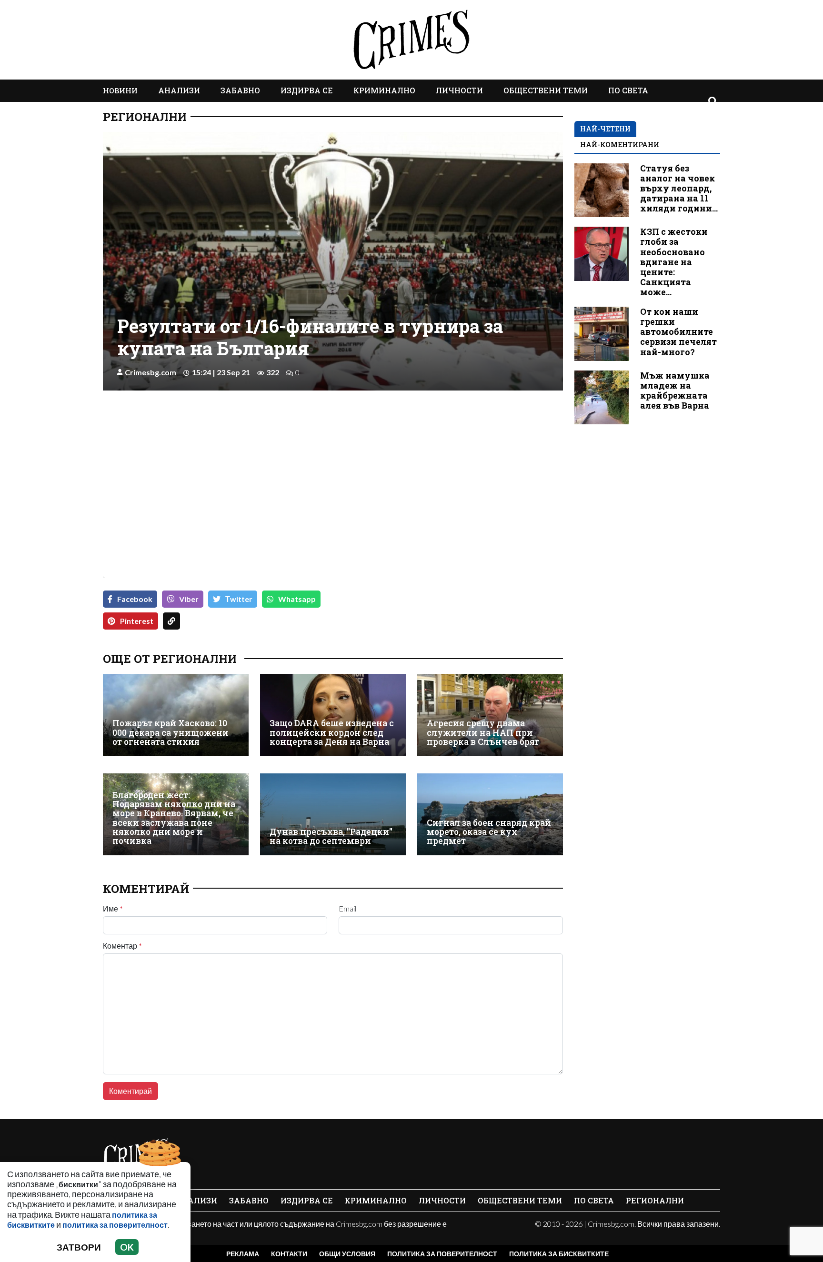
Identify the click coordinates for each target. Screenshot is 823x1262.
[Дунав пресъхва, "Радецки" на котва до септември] (333, 814)
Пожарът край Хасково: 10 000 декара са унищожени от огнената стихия (170, 732)
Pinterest (136, 620)
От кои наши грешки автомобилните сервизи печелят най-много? (678, 331)
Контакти (289, 1254)
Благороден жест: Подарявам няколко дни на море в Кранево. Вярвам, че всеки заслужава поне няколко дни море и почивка (173, 818)
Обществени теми (545, 90)
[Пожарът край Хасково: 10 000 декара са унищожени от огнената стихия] (176, 715)
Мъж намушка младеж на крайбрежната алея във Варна (675, 390)
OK (127, 1247)
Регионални (145, 116)
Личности (459, 90)
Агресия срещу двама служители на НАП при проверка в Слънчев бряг (483, 732)
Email (347, 908)
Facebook (134, 598)
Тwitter (238, 598)
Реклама (242, 1254)
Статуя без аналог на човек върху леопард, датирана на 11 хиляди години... (679, 188)
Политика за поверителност (442, 1254)
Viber (189, 598)
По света (628, 90)
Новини (120, 90)
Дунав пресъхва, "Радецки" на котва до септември (331, 836)
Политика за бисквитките (559, 1254)
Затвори (79, 1247)
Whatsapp (297, 598)
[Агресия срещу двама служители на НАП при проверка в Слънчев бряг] (490, 715)
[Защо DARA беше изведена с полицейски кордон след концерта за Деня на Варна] (333, 715)
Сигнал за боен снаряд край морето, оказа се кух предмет (489, 832)
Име (113, 908)
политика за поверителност (115, 1224)
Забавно (240, 90)
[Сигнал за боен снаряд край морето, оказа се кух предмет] (490, 814)
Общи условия (347, 1254)
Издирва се (307, 90)
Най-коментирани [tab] (619, 144)
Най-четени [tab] (605, 128)
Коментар (122, 946)
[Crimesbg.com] (136, 1155)
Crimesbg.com (150, 372)
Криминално (384, 90)
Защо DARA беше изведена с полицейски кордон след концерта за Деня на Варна (332, 732)
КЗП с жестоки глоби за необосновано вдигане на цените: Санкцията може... (674, 262)
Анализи (179, 90)
